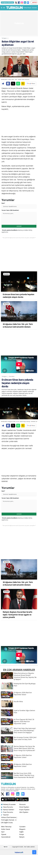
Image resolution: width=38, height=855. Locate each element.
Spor (3, 832)
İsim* (3, 203)
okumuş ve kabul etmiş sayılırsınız (17, 231)
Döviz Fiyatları (24, 807)
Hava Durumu (8, 807)
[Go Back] (34, 852)
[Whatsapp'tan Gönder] (18, 83)
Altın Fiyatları (23, 812)
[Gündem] (19, 281)
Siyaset (3, 834)
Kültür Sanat (5, 829)
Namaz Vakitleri (8, 810)
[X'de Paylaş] (13, 83)
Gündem (11, 376)
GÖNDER (19, 226)
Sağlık (21, 832)
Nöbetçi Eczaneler (9, 804)
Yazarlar (6, 815)
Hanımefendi (5, 837)
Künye (21, 834)
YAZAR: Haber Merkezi (23, 79)
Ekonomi (22, 804)
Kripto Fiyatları (24, 810)
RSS (6, 847)
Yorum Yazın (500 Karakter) (10, 210)
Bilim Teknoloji (6, 827)
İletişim (21, 837)
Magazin (22, 829)
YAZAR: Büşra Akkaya (25, 421)
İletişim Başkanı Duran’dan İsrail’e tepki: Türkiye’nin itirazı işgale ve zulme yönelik (17, 614)
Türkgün (4, 38)
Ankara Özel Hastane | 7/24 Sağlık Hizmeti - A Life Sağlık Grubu (9, 820)
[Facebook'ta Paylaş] (8, 83)
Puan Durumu (8, 812)
